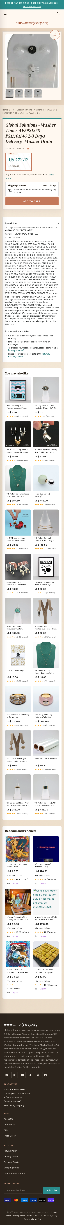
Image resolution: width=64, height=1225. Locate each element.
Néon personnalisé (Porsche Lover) (43, 865)
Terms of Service (12, 1162)
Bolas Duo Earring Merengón (42, 495)
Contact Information (14, 1173)
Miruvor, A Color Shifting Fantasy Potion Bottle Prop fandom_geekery (18, 918)
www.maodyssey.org (32, 22)
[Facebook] (7, 1075)
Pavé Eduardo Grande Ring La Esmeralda (18, 715)
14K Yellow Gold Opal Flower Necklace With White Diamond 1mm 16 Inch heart (44, 671)
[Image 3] (28, 93)
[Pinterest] (46, 1075)
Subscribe (51, 1190)
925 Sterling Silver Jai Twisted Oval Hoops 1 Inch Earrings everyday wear (45, 627)
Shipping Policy (11, 1167)
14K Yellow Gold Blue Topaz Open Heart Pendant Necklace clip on (18, 495)
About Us (8, 1119)
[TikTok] (30, 1075)
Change (52, 185)
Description (11, 223)
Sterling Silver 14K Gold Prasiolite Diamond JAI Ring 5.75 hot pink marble (45, 407)
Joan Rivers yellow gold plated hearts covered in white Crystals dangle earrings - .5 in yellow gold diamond (17, 760)
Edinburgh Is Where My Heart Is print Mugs (44, 583)
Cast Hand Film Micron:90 (45, 759)
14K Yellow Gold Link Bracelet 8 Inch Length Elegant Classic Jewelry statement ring (44, 539)
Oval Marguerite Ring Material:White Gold (43, 715)
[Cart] (58, 13)
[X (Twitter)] (38, 1075)
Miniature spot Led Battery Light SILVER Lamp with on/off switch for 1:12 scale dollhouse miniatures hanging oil (45, 451)
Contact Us (9, 1124)
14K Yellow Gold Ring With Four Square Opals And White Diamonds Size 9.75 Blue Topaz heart (45, 804)
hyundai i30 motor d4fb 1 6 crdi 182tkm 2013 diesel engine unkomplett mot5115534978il (46, 918)
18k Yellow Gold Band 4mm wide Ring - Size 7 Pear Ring (18, 804)
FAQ (6, 1130)
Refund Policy (10, 1151)
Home (5, 110)
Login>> (15, 883)
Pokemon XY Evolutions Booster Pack (17, 865)
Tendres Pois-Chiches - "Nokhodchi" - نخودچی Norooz (44, 971)
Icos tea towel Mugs (15, 670)
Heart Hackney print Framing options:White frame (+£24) (16, 407)
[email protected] (16, 350)
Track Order (10, 1136)
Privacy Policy (11, 1156)
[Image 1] (9, 93)
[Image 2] (19, 93)
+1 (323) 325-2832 (13, 1097)
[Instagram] (14, 1075)
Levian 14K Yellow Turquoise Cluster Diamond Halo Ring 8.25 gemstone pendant (17, 627)
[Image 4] (38, 93)
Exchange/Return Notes (17, 331)
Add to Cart (32, 201)
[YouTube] (22, 1075)
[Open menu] (5, 13)
